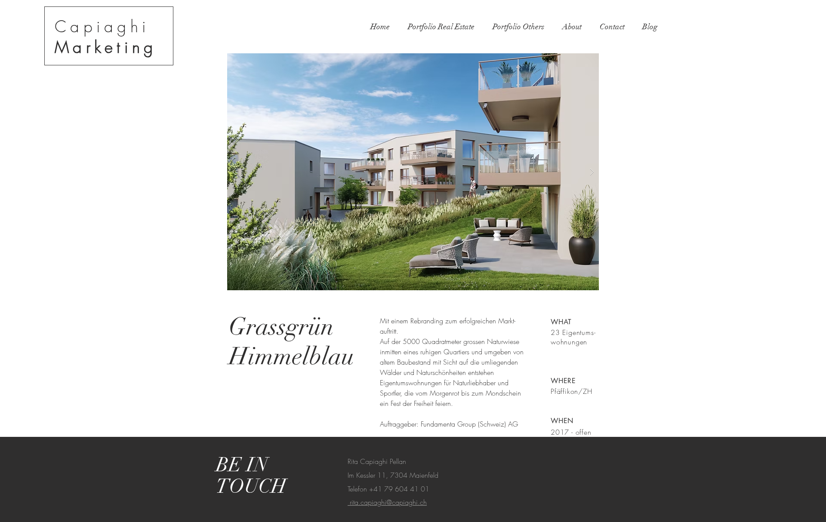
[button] (413, 171)
